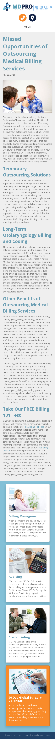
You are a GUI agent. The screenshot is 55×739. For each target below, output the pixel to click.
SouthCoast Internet (42, 735)
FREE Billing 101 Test (34, 426)
